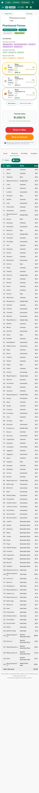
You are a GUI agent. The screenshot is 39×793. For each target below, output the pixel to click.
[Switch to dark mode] (31, 7)
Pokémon (16, 2)
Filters (7, 160)
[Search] (33, 2)
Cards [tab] (5, 153)
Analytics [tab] (34, 153)
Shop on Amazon (20, 137)
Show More (12, 103)
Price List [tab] (14, 153)
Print (17, 160)
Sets (8, 2)
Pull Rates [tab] (24, 153)
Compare (12, 7)
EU (6, 7)
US (3, 7)
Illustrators (25, 2)
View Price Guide (25, 103)
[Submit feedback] (27, 7)
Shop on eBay (19, 130)
